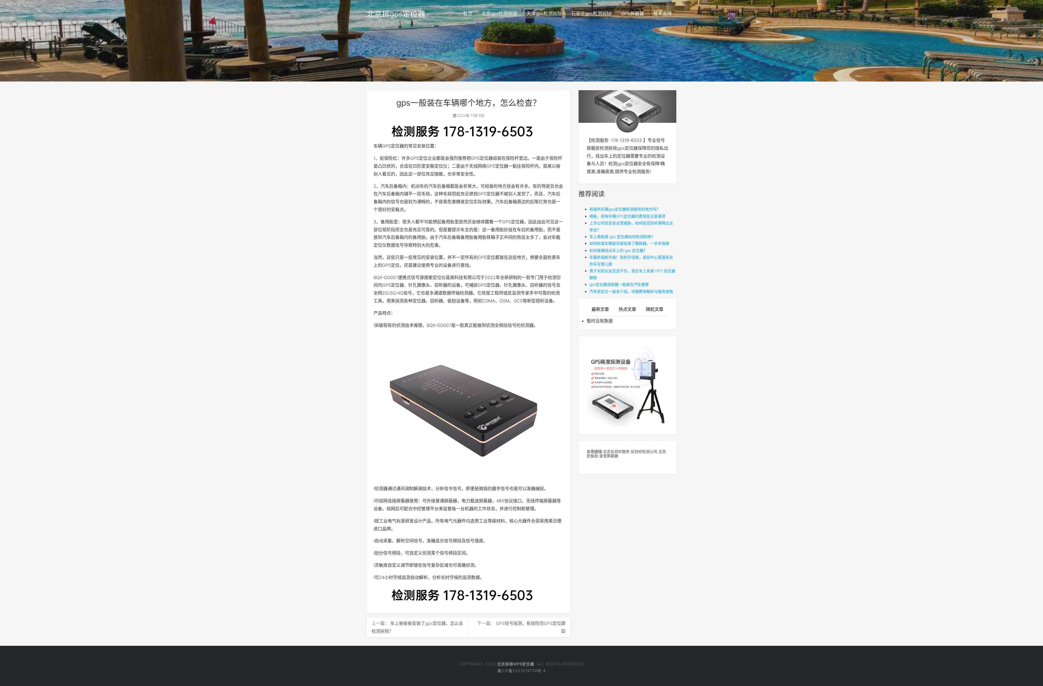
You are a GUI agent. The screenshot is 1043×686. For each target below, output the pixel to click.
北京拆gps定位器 (396, 14)
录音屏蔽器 (608, 455)
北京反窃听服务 (616, 451)
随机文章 (654, 309)
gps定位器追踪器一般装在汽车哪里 (619, 284)
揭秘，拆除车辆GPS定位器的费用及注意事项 (627, 216)
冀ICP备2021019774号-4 (521, 670)
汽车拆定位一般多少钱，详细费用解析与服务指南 (631, 291)
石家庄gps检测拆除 (591, 13)
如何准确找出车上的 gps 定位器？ (618, 250)
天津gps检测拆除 (544, 13)
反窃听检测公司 (644, 451)
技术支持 (662, 13)
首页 (467, 13)
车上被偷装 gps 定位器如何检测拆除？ (622, 236)
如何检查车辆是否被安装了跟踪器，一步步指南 (629, 243)
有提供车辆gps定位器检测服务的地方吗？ (624, 209)
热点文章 (627, 309)
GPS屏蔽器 (632, 13)
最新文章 (600, 309)
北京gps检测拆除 (499, 13)
